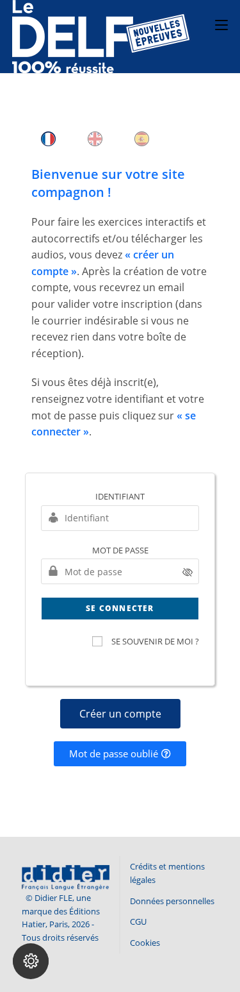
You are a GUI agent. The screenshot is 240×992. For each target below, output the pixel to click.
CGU (138, 921)
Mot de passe (120, 550)
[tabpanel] (120, 309)
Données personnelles (172, 901)
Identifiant (120, 496)
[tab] (48, 139)
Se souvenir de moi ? (155, 641)
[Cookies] (31, 961)
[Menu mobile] (221, 23)
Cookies (145, 942)
